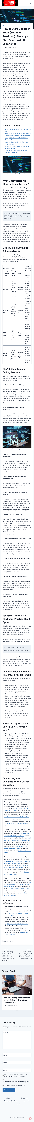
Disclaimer (24, 1098)
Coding (5, 941)
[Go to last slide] (4, 992)
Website (5, 1070)
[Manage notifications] (30, 1118)
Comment (7, 1032)
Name (5, 1055)
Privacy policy (26, 1101)
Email (5, 1062)
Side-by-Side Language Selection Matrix (18, 133)
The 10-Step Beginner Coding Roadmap (18, 135)
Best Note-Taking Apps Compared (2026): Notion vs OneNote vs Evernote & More (17, 1000)
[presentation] (17, 985)
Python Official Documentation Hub (16, 924)
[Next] (29, 992)
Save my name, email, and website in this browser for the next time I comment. (16, 1075)
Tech (4, 25)
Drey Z (6, 47)
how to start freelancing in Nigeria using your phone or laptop (17, 884)
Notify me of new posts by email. (14, 1085)
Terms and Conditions (11, 1101)
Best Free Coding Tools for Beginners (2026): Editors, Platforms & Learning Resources (8, 954)
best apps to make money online (19, 889)
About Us (9, 1098)
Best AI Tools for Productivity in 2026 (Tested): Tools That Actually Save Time (25, 953)
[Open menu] (30, 3)
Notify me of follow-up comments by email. (16, 1081)
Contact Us (17, 1104)
